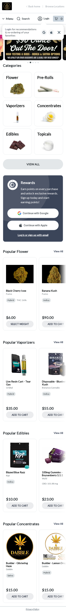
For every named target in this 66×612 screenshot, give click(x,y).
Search (26, 18)
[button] (33, 32)
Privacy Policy (32, 609)
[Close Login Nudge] (59, 32)
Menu (9, 18)
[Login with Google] (44, 32)
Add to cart (20, 414)
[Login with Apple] (51, 32)
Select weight (20, 324)
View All (33, 164)
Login (46, 18)
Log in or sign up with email (33, 235)
